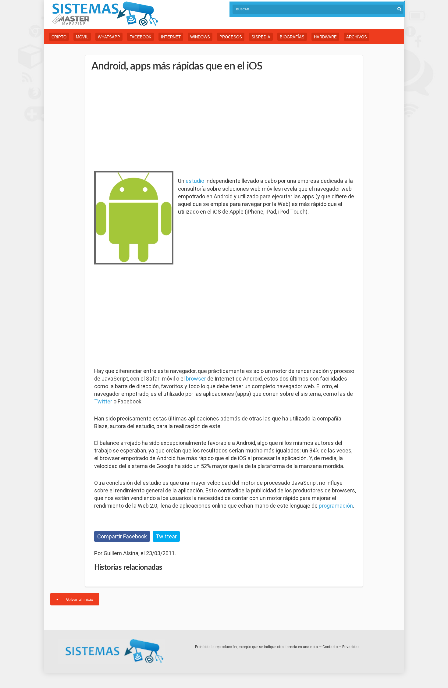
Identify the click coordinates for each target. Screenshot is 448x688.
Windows (200, 37)
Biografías (292, 37)
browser (196, 378)
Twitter (103, 401)
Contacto (330, 647)
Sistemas (105, 14)
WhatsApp (109, 37)
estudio (195, 181)
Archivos (356, 37)
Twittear (166, 536)
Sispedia (260, 37)
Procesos (230, 37)
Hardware (325, 37)
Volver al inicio (79, 599)
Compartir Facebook (122, 536)
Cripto (59, 37)
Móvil (82, 37)
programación (336, 505)
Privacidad (351, 647)
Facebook (140, 37)
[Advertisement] (140, 120)
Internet (171, 37)
